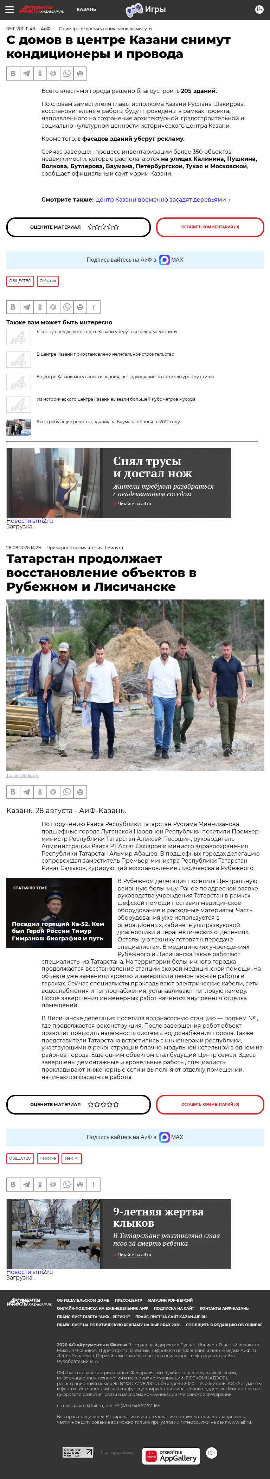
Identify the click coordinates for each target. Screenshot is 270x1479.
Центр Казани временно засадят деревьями (160, 199)
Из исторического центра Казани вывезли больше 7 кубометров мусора (116, 399)
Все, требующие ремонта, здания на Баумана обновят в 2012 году (108, 421)
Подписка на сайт (174, 1308)
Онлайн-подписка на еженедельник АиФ (102, 1308)
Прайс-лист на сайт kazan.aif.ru (171, 1317)
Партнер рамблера (117, 1453)
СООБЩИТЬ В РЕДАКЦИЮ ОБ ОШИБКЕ (224, 1325)
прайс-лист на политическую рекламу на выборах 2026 (118, 1325)
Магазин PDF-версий (170, 1300)
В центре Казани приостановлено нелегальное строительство (105, 354)
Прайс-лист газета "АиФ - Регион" (93, 1317)
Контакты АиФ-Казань (224, 1308)
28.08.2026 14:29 (23, 547)
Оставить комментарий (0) (210, 227)
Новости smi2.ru (29, 521)
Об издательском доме (83, 1300)
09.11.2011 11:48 (20, 28)
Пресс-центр (128, 1300)
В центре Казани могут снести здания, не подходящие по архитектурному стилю (125, 376)
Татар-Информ (22, 775)
